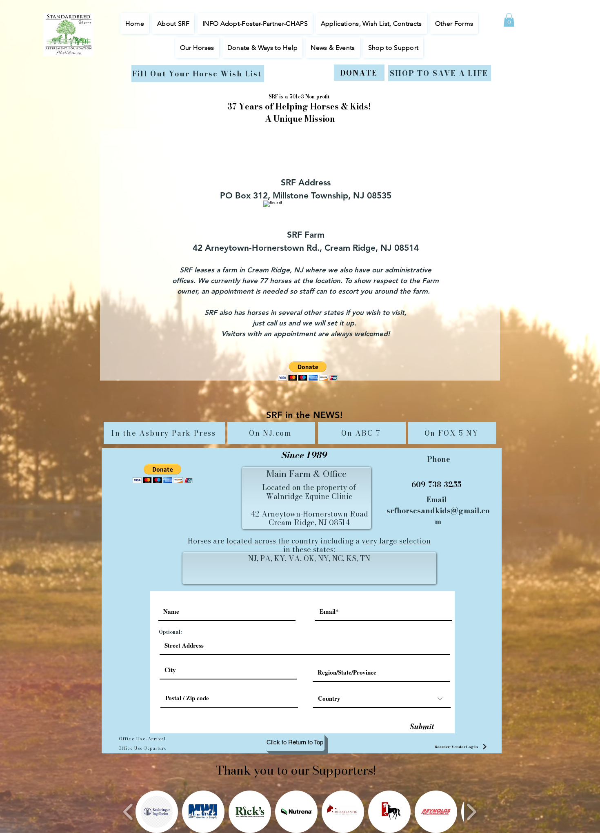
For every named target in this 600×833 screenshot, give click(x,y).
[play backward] (128, 811)
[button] (197, 47)
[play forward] (471, 811)
